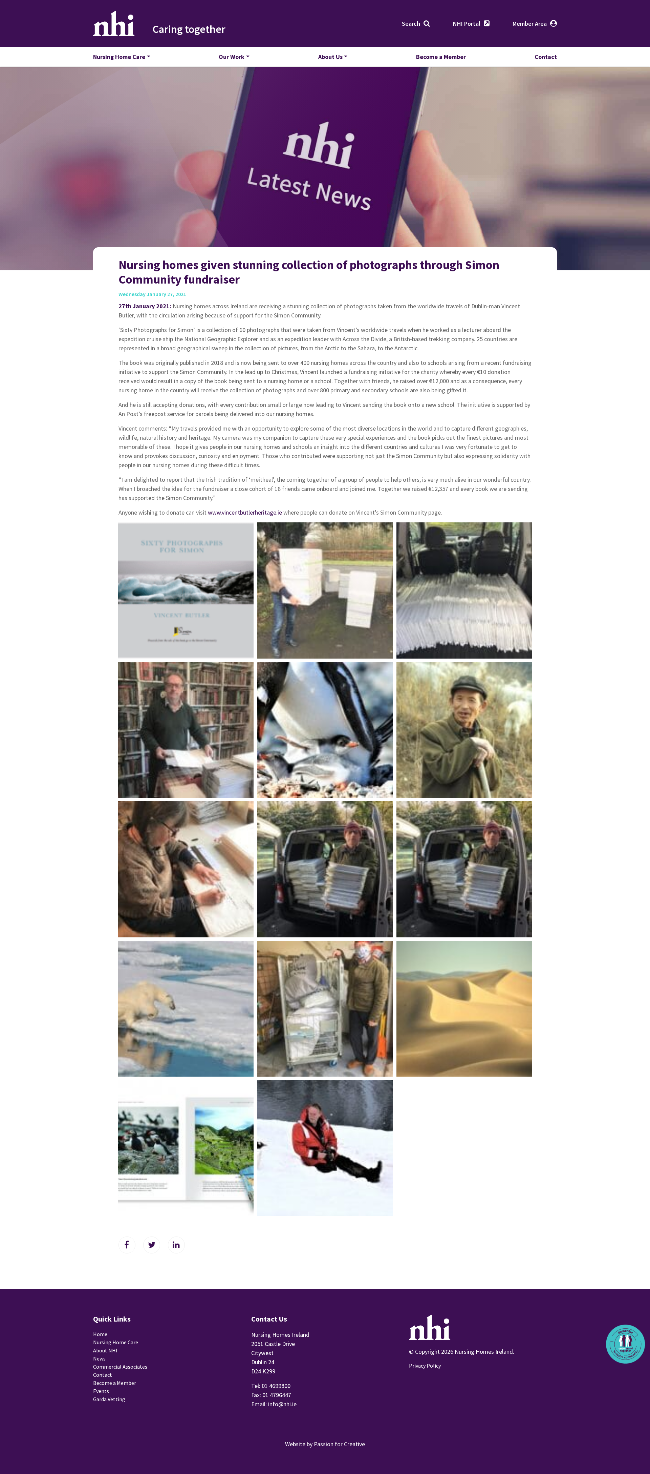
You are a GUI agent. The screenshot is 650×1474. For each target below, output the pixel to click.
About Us (330, 57)
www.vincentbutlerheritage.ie (245, 512)
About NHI (105, 1350)
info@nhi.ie (282, 1404)
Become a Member (441, 57)
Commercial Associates (120, 1366)
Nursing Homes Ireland (114, 23)
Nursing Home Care (119, 57)
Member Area (530, 23)
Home (100, 1334)
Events (101, 1391)
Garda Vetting (109, 1399)
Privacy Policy (425, 1365)
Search (411, 23)
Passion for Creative (339, 1444)
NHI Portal (466, 23)
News (99, 1358)
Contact (546, 57)
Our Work (231, 57)
